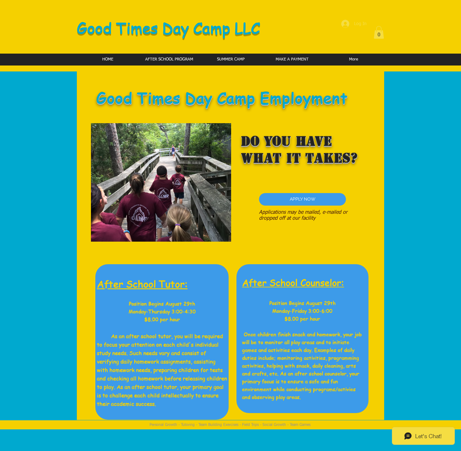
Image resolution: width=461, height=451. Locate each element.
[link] (379, 32)
